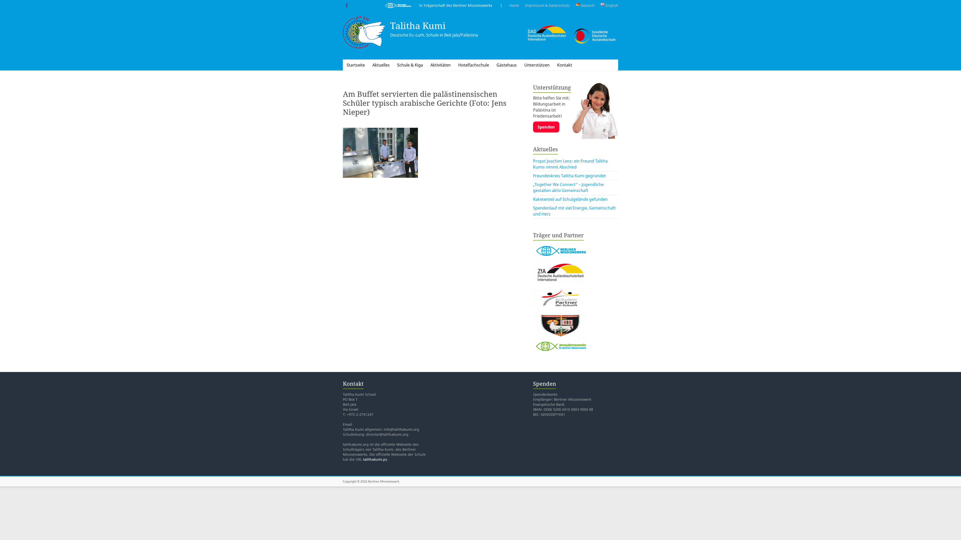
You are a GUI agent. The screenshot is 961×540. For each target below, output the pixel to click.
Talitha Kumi (418, 26)
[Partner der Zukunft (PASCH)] (560, 287)
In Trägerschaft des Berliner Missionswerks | (456, 5)
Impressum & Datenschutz (547, 5)
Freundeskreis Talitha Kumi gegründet (569, 175)
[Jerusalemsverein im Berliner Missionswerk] (560, 342)
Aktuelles (381, 65)
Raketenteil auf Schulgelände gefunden (570, 199)
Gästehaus (507, 65)
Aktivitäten (440, 65)
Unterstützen (537, 65)
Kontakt (564, 65)
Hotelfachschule (473, 65)
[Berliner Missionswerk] (560, 244)
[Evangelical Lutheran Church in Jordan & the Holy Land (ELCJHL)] (560, 315)
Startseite (356, 65)
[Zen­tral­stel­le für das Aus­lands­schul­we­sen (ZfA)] (560, 260)
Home (514, 5)
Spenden (546, 127)
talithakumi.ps (375, 459)
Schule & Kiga (410, 65)
